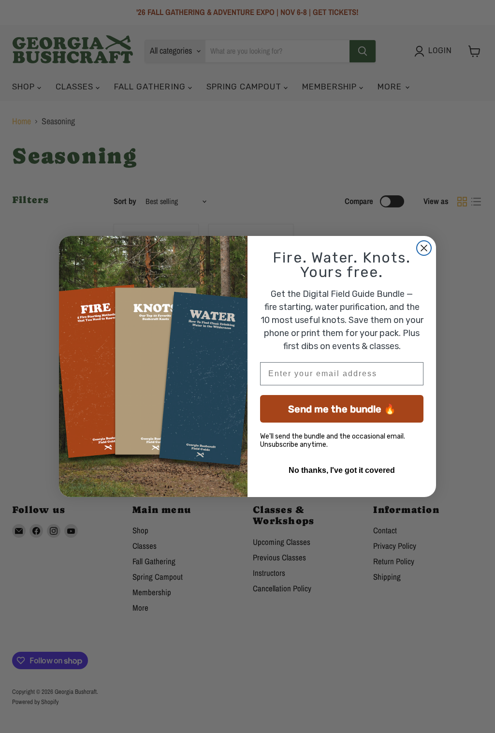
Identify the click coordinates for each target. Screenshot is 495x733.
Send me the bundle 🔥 (342, 409)
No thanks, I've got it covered (342, 470)
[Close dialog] (424, 248)
